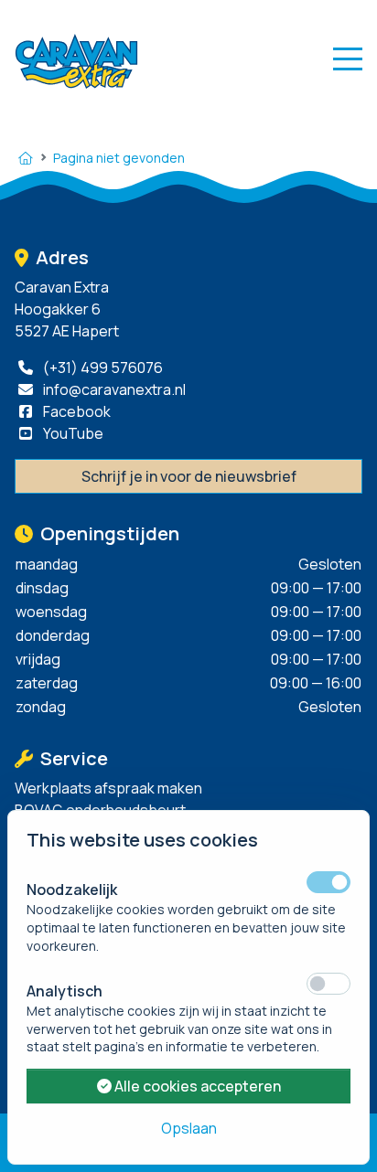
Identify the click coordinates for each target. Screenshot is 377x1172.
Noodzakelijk (72, 889)
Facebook (75, 411)
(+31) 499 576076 (101, 367)
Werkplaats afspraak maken (108, 788)
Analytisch (64, 991)
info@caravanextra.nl (113, 389)
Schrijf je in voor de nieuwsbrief (188, 476)
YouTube (71, 433)
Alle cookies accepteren (196, 1086)
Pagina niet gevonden (119, 157)
